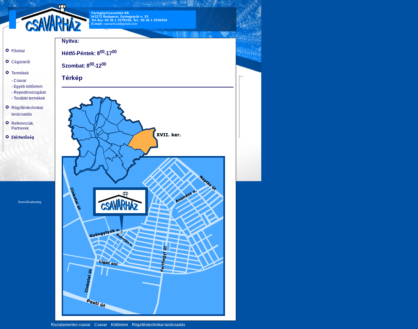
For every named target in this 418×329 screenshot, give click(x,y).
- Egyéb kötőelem (26, 86)
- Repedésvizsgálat (28, 92)
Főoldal (18, 51)
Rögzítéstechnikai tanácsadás (158, 324)
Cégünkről (20, 62)
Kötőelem (119, 324)
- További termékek (28, 98)
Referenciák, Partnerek (22, 126)
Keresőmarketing (29, 202)
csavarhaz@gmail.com (120, 23)
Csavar (100, 324)
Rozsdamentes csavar (70, 324)
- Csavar (18, 80)
